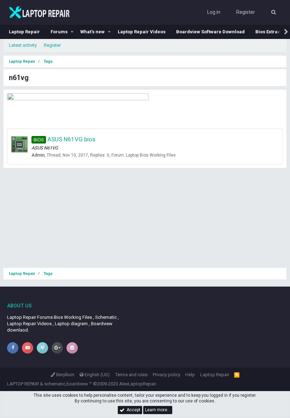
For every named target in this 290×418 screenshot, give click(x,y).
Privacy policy (166, 374)
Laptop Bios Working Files (151, 155)
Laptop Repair (24, 31)
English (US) (96, 374)
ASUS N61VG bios (64, 139)
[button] (72, 32)
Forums (59, 31)
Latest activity (23, 45)
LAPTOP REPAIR (23, 383)
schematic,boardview (66, 383)
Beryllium (65, 374)
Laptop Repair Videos (142, 31)
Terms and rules (131, 374)
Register (52, 45)
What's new (92, 31)
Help (190, 374)
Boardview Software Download (210, 31)
